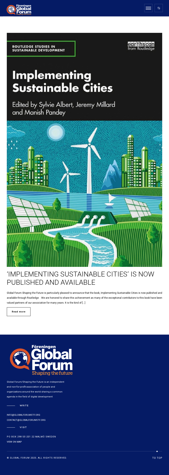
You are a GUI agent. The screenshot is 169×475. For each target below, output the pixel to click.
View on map (14, 442)
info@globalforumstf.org (23, 415)
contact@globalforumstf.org (26, 420)
